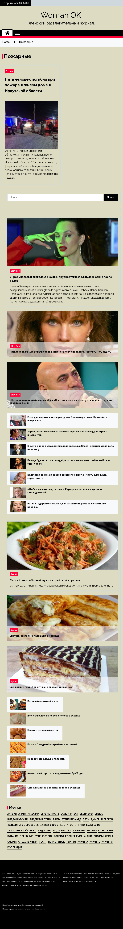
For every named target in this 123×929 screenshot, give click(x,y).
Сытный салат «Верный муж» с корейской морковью (45, 580)
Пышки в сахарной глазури (42, 730)
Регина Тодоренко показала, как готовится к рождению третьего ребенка (66, 505)
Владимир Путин (40, 819)
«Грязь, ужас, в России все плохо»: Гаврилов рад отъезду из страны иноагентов (67, 433)
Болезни (66, 813)
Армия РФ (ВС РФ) (28, 813)
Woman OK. (62, 15)
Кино (81, 825)
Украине (94, 842)
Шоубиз (15, 270)
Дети (86, 819)
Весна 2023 (86, 813)
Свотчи (99, 836)
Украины (107, 842)
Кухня (14, 574)
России (59, 836)
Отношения (105, 830)
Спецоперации (27, 842)
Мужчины (79, 830)
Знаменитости (67, 825)
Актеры (12, 813)
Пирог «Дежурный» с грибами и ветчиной (52, 744)
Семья (109, 836)
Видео (99, 813)
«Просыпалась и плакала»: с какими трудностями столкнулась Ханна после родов (61, 278)
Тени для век (56, 842)
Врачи (57, 819)
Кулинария (93, 825)
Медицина (44, 830)
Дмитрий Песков (102, 819)
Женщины (14, 825)
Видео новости (17, 819)
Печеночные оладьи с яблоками (46, 759)
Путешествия (43, 836)
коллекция (14, 847)
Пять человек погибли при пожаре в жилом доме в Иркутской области (30, 85)
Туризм (71, 842)
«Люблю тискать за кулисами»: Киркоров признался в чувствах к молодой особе (64, 491)
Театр (42, 842)
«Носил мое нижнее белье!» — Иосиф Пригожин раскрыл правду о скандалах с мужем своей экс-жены (61, 401)
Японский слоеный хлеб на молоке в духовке (53, 715)
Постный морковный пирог (43, 701)
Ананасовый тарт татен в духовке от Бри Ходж (55, 773)
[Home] (7, 33)
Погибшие (26, 836)
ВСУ (76, 813)
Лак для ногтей (17, 830)
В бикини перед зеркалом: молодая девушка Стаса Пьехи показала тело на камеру (70, 448)
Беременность (50, 813)
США (89, 836)
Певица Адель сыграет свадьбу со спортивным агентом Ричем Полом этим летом (68, 462)
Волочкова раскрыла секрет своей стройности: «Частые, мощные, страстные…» (67, 476)
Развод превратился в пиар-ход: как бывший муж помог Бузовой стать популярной (68, 419)
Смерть (12, 842)
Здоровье (28, 825)
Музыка (92, 830)
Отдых (9, 71)
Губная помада (71, 819)
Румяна (81, 836)
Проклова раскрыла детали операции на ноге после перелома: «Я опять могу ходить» (61, 351)
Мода (56, 830)
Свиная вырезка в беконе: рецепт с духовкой (54, 787)
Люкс (32, 830)
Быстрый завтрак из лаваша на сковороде (34, 636)
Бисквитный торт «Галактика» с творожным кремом (41, 687)
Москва (66, 830)
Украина (82, 842)
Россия (70, 836)
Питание (12, 836)
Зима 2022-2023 (46, 825)
